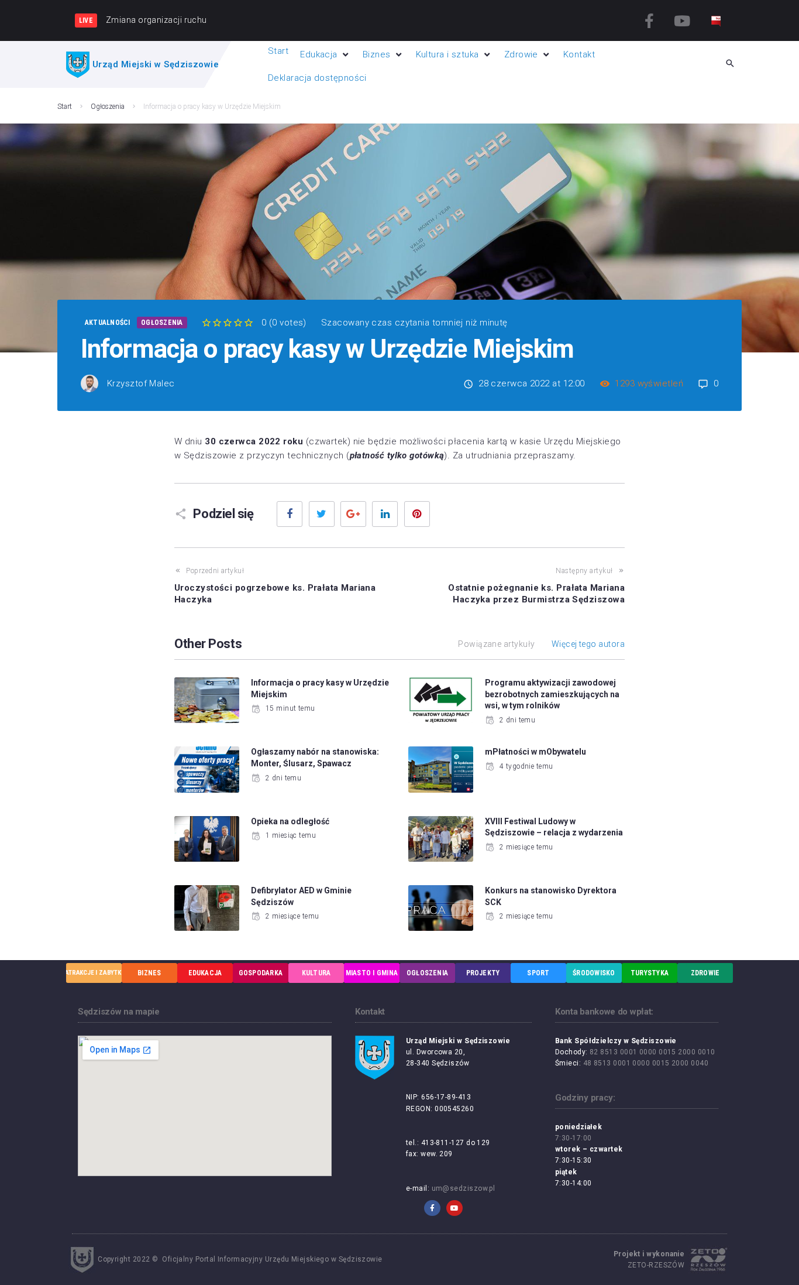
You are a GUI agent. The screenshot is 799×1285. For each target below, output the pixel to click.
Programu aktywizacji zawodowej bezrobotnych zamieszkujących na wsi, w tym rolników (552, 694)
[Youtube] (682, 20)
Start (64, 106)
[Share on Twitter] (322, 514)
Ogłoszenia (108, 106)
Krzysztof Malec (141, 383)
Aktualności (107, 322)
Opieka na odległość (290, 821)
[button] (325, 54)
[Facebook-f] (649, 20)
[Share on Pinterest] (417, 514)
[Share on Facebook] (289, 514)
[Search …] (730, 64)
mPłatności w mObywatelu (535, 751)
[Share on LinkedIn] (385, 514)
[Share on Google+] (353, 514)
